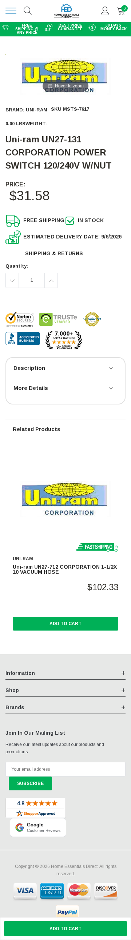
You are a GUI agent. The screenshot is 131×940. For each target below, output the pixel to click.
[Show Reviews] (112, 369)
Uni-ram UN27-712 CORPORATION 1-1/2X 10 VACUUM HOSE (65, 569)
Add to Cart (65, 623)
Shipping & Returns (54, 253)
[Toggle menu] (10, 10)
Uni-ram (36, 109)
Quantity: (16, 266)
